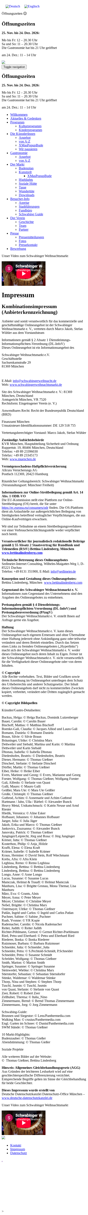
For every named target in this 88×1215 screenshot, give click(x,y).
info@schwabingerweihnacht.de (34, 381)
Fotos (22, 241)
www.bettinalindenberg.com (22, 553)
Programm (17, 122)
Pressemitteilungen (31, 237)
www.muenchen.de (23, 459)
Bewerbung (18, 248)
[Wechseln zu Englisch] (32, 6)
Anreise (24, 202)
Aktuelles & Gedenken (25, 118)
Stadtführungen (29, 206)
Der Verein (17, 218)
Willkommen (19, 114)
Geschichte (26, 222)
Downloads (26, 195)
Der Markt (17, 164)
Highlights (26, 180)
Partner (23, 229)
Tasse (22, 187)
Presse (14, 233)
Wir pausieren (28, 149)
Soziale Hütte (28, 183)
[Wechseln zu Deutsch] (12, 6)
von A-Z (24, 141)
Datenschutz (18, 1153)
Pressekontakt (28, 245)
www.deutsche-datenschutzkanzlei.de (27, 1098)
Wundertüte (26, 191)
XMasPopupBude (31, 145)
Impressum (17, 1149)
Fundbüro (25, 210)
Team (22, 225)
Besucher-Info (19, 199)
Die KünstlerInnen (22, 134)
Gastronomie (19, 153)
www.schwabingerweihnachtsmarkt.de (36, 384)
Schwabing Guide (31, 214)
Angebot (25, 137)
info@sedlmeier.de (63, 571)
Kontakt (15, 1145)
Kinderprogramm (30, 130)
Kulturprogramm (30, 126)
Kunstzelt (25, 172)
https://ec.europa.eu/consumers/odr (25, 507)
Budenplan (26, 168)
